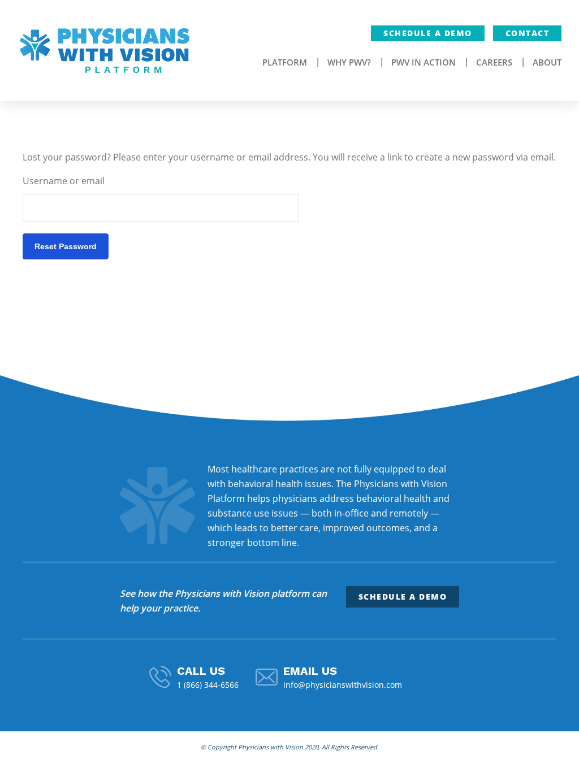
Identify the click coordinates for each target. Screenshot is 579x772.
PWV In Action (423, 62)
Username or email (64, 181)
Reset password (65, 246)
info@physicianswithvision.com (342, 684)
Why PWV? (349, 62)
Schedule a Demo (427, 33)
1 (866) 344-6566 (208, 684)
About (547, 62)
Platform (284, 62)
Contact (527, 33)
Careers (494, 62)
